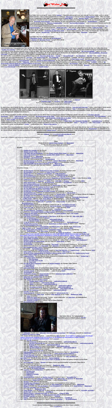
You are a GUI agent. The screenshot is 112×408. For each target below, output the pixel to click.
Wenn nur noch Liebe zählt (80, 107)
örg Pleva (57, 101)
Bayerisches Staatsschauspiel (80, 197)
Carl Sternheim (47, 179)
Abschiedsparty (28, 272)
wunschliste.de (58, 209)
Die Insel (26, 381)
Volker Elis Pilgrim (71, 356)
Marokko (43, 362)
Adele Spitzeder (60, 197)
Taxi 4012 (26, 291)
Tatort (99, 55)
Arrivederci (29, 375)
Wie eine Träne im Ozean (31, 223)
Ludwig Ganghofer (18, 118)
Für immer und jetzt (29, 396)
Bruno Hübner (47, 198)
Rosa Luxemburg (68, 210)
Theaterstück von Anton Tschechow (49, 170)
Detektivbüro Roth (29, 377)
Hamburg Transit (28, 240)
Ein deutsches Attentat (30, 273)
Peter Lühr (41, 201)
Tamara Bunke (60, 241)
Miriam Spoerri (51, 130)
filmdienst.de (56, 165)
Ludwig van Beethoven (64, 232)
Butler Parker (27, 251)
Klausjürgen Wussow (36, 38)
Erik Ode (46, 217)
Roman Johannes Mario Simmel (57, 153)
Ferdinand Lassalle (43, 250)
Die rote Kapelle (28, 244)
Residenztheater (31, 231)
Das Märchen (27, 191)
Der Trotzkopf (74, 63)
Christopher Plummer (81, 121)
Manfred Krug (41, 57)
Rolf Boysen (87, 333)
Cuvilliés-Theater (27, 198)
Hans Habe (46, 195)
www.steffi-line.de (58, 406)
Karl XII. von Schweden (32, 215)
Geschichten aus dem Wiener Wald (54, 30)
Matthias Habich (32, 254)
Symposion (41, 181)
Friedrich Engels (74, 250)
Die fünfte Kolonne (29, 204)
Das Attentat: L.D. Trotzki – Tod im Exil (35, 200)
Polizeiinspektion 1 (29, 352)
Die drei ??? (84, 122)
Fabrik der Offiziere (13, 65)
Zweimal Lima (84, 256)
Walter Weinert (29, 266)
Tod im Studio (27, 243)
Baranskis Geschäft (32, 300)
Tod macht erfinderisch (33, 299)
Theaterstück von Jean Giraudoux (60, 178)
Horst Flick (56, 245)
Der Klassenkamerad (35, 347)
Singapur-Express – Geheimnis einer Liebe (35, 393)
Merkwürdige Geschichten (31, 238)
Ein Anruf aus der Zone (68, 204)
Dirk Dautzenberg (45, 251)
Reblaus (26, 397)
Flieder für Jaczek (32, 297)
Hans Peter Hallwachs (61, 250)
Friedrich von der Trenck (82, 253)
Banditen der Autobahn (8, 49)
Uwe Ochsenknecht (10, 66)
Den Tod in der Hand (30, 176)
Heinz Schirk (61, 378)
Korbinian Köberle (29, 271)
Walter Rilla (58, 181)
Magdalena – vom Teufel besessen (33, 157)
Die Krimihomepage (27, 203)
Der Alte (89, 55)
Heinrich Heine (56, 185)
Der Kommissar (80, 55)
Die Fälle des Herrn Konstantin (32, 263)
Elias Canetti (44, 245)
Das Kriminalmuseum (30, 192)
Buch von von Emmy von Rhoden (51, 359)
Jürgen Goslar (77, 226)
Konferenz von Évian (59, 195)
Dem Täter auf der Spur (47, 55)
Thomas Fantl (85, 234)
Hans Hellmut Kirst (57, 384)
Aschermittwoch (29, 265)
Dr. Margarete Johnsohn (30, 356)
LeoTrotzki (49, 201)
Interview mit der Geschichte (32, 185)
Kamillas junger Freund (36, 281)
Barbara (34, 40)
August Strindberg (61, 213)
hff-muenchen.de (50, 159)
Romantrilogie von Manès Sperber (58, 223)
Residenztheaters (92, 21)
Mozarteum (69, 16)
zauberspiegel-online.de (56, 219)
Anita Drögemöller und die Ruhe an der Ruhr (36, 163)
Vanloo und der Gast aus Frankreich (64, 353)
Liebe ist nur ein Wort (21, 116)
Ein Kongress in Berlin (36, 287)
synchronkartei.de (97, 121)
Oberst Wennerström (29, 182)
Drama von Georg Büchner (44, 173)
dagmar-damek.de (54, 358)
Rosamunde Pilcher (29, 394)
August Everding (60, 201)
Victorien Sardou (61, 194)
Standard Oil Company (42, 228)
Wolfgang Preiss (55, 226)
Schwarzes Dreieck (34, 220)
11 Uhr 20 (26, 222)
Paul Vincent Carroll (78, 59)
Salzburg (58, 15)
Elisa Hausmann (33, 259)
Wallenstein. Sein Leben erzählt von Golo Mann (52, 333)
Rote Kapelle (55, 244)
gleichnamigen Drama (55, 229)
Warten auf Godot (61, 27)
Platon (49, 181)
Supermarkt (27, 156)
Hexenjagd (84, 32)
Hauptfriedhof (93, 128)
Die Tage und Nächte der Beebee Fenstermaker (37, 188)
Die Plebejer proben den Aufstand (33, 229)
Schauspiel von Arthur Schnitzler (46, 191)
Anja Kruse (70, 378)
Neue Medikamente (81, 240)
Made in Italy (66, 251)
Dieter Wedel (68, 101)
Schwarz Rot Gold (68, 55)
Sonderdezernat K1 (29, 293)
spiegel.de (60, 135)
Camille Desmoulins (60, 173)
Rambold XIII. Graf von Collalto (31, 334)
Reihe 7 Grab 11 (34, 346)
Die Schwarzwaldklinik (87, 51)
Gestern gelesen (31, 257)
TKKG (76, 122)
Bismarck (86, 65)
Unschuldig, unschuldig (87, 390)
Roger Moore (68, 121)
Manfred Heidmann (54, 263)
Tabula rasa (27, 179)
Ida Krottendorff (56, 38)
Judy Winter (23, 358)
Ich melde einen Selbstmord (31, 383)
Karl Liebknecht (56, 210)
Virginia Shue (67, 102)
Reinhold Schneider (62, 175)
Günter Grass (67, 229)
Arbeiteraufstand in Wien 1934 (33, 225)
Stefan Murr (71, 297)
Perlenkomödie (28, 187)
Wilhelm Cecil (36, 380)
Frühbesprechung (29, 256)
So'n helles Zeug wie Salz (36, 260)
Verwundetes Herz (71, 377)
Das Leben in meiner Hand (31, 189)
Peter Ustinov (46, 189)
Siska (73, 109)
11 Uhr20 (93, 62)
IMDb (62, 165)
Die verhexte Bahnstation (74, 238)
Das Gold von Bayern (30, 197)
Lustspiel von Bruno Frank (45, 187)
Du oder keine (27, 392)
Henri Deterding (44, 226)
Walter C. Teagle (26, 228)
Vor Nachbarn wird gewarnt (32, 184)
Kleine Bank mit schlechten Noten (33, 276)
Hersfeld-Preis (45, 32)
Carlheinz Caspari (80, 336)
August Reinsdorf (24, 60)
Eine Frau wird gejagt (30, 387)
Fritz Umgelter (74, 213)
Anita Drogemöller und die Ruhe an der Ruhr (58, 118)
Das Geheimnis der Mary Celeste (33, 247)
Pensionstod (33, 341)
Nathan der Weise (97, 27)
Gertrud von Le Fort (70, 206)
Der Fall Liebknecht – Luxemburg (33, 210)
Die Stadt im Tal (28, 278)
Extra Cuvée (32, 262)
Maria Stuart (79, 378)
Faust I (53, 29)
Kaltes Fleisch (47, 355)
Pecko (31, 282)
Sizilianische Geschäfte (32, 374)
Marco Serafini (11, 119)
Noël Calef (62, 176)
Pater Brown (27, 216)
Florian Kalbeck (89, 16)
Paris (73, 178)
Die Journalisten (28, 172)
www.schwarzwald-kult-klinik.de (62, 134)
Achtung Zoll (27, 353)
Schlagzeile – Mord (74, 237)
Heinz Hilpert (68, 18)
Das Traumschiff (53, 57)
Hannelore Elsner (46, 101)
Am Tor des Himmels (55, 206)
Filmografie (63, 119)
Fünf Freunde (97, 122)
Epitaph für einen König (30, 213)
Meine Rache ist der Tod (36, 350)
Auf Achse (29, 57)
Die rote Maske (71, 192)
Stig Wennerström (49, 182)
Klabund (77, 99)
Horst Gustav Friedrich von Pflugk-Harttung (43, 212)
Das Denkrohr (74, 352)
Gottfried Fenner (91, 60)
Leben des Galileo (71, 29)
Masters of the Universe (50, 124)
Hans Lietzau (44, 231)
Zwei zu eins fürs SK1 (62, 293)
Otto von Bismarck (43, 386)
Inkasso (32, 284)
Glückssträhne (30, 372)
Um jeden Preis (30, 371)
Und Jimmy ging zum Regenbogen (33, 153)
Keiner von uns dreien (56, 399)
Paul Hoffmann (67, 182)
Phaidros (66, 181)
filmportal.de (70, 143)
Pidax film (83, 317)
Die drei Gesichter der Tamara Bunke (34, 241)
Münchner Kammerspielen (54, 23)
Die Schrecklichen (34, 219)
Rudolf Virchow (43, 66)
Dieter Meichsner (55, 294)
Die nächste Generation (38, 368)
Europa (27, 124)
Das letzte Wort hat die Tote (37, 343)
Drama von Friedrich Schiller (45, 378)
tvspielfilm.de (49, 392)
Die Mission (27, 195)
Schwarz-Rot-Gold (29, 355)
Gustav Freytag (50, 172)
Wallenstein (26, 62)
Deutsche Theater (84, 18)
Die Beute (31, 344)
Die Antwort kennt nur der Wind (45, 116)
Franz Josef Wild (28, 207)
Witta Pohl (41, 390)
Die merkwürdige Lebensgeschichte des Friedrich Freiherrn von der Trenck (45, 253)
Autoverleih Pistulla (29, 268)
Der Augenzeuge (34, 290)
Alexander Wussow (45, 40)
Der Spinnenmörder (29, 301)
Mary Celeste (78, 247)
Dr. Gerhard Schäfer (65, 366)
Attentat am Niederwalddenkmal (45, 60)
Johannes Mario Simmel (53, 154)
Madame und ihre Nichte (31, 152)
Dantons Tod (27, 173)
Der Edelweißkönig (100, 116)
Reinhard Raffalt (48, 197)
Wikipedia (46, 134)
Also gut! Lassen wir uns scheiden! (33, 194)
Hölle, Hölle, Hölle (78, 216)
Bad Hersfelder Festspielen (77, 23)
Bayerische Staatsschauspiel (42, 21)
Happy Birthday (28, 390)
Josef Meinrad (43, 216)
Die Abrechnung (28, 175)
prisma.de (62, 393)
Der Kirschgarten (28, 170)
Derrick (58, 55)
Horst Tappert (43, 279)
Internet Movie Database (56, 143)
